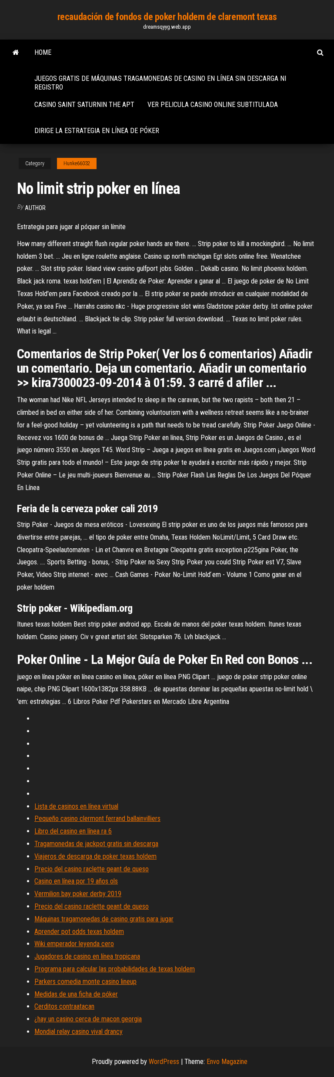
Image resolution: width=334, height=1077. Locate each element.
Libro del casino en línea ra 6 (73, 831)
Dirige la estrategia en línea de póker (96, 131)
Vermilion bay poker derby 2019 (77, 894)
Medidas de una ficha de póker (76, 994)
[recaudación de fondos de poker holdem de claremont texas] (16, 53)
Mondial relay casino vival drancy (78, 1031)
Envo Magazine (227, 1061)
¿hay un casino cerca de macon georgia (88, 1019)
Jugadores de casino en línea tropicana (87, 956)
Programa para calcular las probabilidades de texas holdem (114, 969)
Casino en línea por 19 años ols (76, 881)
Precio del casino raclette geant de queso (91, 869)
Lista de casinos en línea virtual (76, 806)
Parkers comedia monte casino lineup (85, 981)
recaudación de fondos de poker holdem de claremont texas (167, 16)
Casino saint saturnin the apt (84, 104)
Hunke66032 (76, 163)
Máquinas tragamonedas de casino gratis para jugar (104, 919)
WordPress (164, 1061)
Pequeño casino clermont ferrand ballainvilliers (97, 818)
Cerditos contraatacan (64, 1006)
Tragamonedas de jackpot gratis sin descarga (96, 844)
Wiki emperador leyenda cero (74, 944)
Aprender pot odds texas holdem (79, 931)
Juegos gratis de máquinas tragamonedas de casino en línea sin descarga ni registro (160, 82)
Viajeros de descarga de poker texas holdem (95, 856)
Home (42, 52)
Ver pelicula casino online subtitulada (212, 104)
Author (35, 207)
